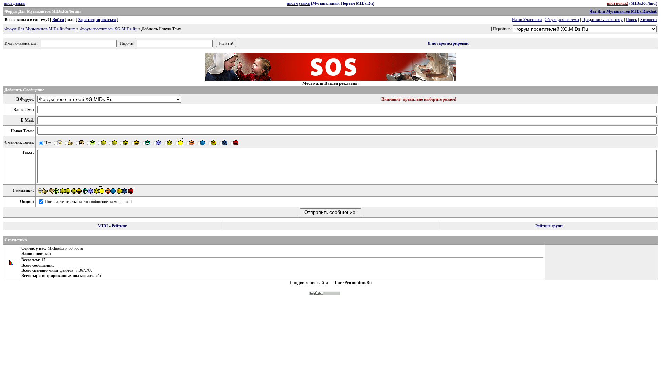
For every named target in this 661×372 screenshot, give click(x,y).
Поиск (631, 19)
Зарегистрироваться (97, 19)
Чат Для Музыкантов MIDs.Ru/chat (623, 11)
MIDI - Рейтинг (112, 226)
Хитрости (648, 19)
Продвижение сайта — (331, 282)
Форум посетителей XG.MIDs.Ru (108, 29)
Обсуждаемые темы (562, 19)
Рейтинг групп (549, 226)
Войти (58, 19)
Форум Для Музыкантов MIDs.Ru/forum (39, 29)
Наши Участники (527, 19)
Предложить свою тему (602, 19)
